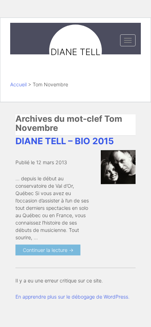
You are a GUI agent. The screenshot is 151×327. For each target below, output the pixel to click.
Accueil (18, 84)
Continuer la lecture (48, 250)
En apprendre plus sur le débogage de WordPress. (72, 297)
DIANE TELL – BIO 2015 (64, 141)
